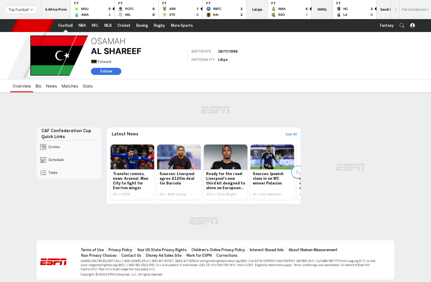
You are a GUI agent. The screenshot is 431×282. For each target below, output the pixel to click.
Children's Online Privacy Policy (218, 250)
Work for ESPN (199, 256)
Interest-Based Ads (267, 250)
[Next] (395, 9)
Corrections (226, 256)
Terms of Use (92, 250)
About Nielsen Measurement (313, 250)
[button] (402, 25)
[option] (132, 172)
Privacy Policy (120, 250)
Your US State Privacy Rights (162, 250)
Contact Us (131, 256)
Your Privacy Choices (99, 256)
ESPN (33, 25)
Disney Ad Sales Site (163, 256)
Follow (106, 71)
